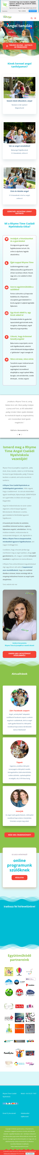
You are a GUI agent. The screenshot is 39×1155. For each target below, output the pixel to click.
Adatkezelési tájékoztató (10, 1153)
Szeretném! (32, 11)
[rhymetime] (19, 123)
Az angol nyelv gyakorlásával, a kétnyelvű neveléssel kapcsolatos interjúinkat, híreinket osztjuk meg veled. (19, 818)
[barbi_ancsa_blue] (19, 790)
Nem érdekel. (22, 11)
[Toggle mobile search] (32, 18)
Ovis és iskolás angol (19, 191)
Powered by (5, 11)
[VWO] (9, 11)
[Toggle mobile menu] (35, 18)
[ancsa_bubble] (19, 168)
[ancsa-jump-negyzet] (19, 741)
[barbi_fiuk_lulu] (19, 78)
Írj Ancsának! (11, 1113)
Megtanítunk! (19, 108)
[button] (17, 434)
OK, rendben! (30, 1153)
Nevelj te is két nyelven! (19, 105)
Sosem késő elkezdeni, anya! (19, 101)
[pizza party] (19, 689)
